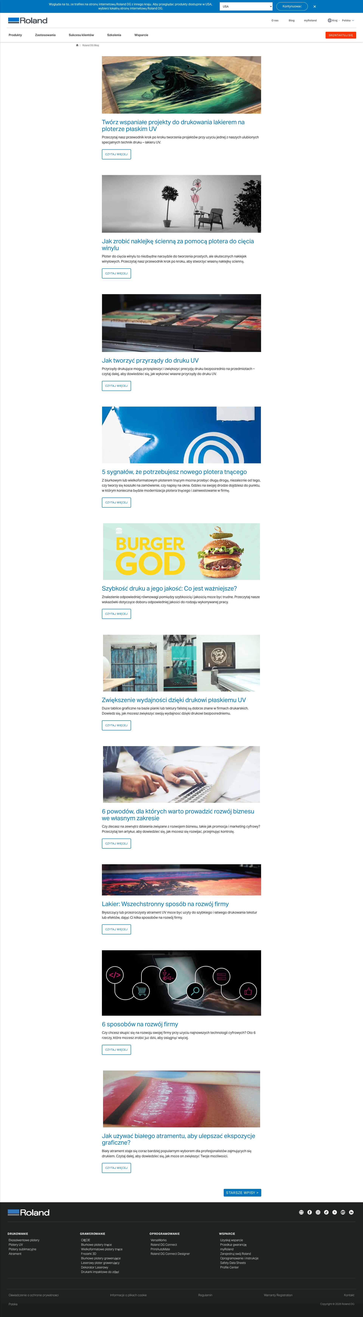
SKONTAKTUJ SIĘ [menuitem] (341, 35)
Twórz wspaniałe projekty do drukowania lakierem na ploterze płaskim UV (173, 125)
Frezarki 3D (88, 1254)
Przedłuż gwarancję (233, 1245)
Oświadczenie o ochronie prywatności (34, 1295)
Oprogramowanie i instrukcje (239, 1258)
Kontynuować (292, 6)
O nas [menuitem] (274, 20)
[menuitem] (17, 35)
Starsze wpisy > (242, 1193)
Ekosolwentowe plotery (24, 1240)
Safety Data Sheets (233, 1263)
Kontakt (349, 1295)
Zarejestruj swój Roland (235, 1254)
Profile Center (229, 1267)
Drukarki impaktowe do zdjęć (100, 1272)
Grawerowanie (92, 1234)
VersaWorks (159, 1240)
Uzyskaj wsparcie (231, 1240)
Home (77, 45)
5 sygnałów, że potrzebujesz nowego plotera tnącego (174, 472)
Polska (13, 1304)
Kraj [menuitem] (334, 20)
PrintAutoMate (160, 1249)
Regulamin (205, 1295)
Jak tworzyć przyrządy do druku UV (150, 360)
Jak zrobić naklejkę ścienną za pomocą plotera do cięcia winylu (178, 244)
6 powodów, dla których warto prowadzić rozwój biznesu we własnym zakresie (178, 814)
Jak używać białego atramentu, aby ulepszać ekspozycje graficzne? (178, 1139)
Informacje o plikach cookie (128, 1295)
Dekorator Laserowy (94, 1267)
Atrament (15, 1254)
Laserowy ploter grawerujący (100, 1263)
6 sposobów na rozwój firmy (140, 1024)
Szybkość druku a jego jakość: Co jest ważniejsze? (169, 588)
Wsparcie (227, 1234)
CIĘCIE (85, 1240)
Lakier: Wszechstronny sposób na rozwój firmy (165, 904)
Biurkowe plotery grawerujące (101, 1258)
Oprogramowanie (165, 1234)
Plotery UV (16, 1245)
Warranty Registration (278, 1295)
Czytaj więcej (116, 154)
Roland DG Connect (164, 1245)
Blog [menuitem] (292, 20)
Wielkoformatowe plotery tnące (102, 1249)
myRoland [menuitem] (310, 20)
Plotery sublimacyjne (22, 1249)
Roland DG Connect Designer (170, 1254)
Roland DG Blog (90, 45)
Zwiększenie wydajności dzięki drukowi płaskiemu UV (174, 700)
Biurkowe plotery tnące (96, 1245)
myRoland (226, 1249)
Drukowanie (18, 1234)
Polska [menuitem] (346, 20)
